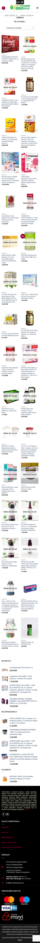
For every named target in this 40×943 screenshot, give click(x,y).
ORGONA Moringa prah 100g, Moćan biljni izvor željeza (28, 257)
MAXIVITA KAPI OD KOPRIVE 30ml (27, 643)
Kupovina (5, 827)
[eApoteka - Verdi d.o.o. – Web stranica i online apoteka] (20, 8)
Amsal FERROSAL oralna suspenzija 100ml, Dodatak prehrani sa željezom (10, 490)
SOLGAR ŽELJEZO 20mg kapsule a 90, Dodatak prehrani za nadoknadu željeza (29, 333)
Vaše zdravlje (11, 16)
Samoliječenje (26, 16)
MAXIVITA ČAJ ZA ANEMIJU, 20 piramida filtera (9, 410)
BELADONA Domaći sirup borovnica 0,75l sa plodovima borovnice (10, 526)
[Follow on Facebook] (3, 814)
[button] (18, 2)
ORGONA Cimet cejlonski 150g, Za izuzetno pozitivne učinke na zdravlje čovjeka (10, 370)
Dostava (5, 832)
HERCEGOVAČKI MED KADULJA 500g (28, 488)
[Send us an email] (7, 814)
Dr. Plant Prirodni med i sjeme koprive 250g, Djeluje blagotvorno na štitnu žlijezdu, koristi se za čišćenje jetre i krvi (9, 298)
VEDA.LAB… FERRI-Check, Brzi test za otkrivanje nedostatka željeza (29, 296)
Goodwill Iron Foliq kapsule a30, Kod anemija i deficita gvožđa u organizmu (10, 219)
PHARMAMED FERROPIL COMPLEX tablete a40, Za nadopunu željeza (10, 59)
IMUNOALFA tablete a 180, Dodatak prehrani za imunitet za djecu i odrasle (10, 644)
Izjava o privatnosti (9, 842)
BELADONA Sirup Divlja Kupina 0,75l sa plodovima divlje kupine (9, 563)
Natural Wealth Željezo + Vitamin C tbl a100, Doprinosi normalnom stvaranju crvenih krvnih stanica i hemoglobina (29, 141)
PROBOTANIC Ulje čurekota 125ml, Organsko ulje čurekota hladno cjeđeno (28, 411)
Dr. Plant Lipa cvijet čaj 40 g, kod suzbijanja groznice (10, 334)
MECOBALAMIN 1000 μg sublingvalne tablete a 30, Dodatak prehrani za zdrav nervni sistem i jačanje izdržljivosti (29, 605)
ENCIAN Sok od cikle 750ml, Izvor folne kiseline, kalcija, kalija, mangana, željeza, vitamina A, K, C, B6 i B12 (29, 565)
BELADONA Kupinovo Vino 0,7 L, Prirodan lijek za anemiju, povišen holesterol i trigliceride (29, 527)
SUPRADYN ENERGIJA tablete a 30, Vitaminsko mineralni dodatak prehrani (9, 140)
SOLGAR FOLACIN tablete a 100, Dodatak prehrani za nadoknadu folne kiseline (29, 99)
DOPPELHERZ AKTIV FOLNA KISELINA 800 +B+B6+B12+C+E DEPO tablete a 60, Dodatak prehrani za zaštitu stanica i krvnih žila (29, 63)
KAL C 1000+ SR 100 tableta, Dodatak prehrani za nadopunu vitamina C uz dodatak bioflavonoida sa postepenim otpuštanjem (10, 605)
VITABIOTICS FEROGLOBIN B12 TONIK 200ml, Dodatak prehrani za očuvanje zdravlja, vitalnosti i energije (29, 219)
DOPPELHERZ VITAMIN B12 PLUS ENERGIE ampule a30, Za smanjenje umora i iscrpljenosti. (10, 179)
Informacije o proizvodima (12, 847)
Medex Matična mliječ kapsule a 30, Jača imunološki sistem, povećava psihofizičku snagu (9, 259)
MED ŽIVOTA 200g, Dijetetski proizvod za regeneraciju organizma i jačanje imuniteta (10, 449)
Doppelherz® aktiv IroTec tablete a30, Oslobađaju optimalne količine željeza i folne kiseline (10, 103)
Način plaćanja (7, 837)
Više (27, 809)
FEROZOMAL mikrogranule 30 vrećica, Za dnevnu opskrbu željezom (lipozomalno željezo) (29, 180)
